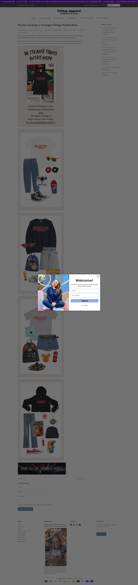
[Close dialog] (98, 276)
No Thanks (84, 305)
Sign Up (84, 301)
